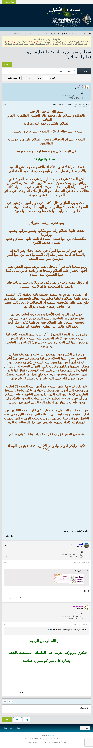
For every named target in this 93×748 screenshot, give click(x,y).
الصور (60, 71)
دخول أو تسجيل (10, 2)
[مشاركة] (6, 97)
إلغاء (26, 720)
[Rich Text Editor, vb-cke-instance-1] (46, 709)
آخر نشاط (71, 71)
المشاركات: (78, 98)
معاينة (17, 720)
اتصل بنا (17, 728)
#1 (5, 104)
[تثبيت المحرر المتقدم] (10, 701)
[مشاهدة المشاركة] (49, 629)
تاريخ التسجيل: (77, 96)
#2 (5, 563)
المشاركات (84, 71)
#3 (5, 624)
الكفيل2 (86, 728)
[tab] (84, 71)
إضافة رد (7, 720)
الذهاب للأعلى (8, 728)
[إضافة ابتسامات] (5, 701)
